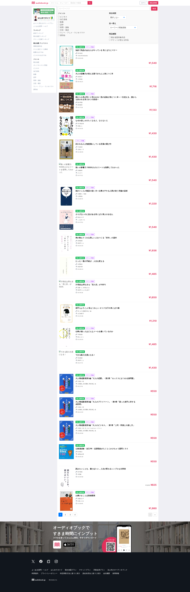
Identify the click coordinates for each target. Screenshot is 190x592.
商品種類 (112, 34)
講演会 (35, 89)
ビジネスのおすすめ (39, 55)
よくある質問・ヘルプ (40, 26)
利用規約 (35, 573)
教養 (34, 74)
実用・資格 (37, 80)
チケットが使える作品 (120, 40)
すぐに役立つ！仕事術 (40, 49)
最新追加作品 (37, 46)
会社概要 (106, 573)
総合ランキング (38, 33)
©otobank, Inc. (53, 580)
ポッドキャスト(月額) (40, 65)
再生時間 (112, 13)
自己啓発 (36, 71)
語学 (34, 77)
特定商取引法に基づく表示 (70, 573)
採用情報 (115, 573)
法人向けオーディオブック (117, 570)
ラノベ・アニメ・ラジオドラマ (43, 86)
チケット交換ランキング (41, 39)
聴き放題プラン (71, 570)
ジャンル (61, 13)
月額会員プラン (99, 570)
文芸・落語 (37, 83)
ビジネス (36, 68)
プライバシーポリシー (49, 573)
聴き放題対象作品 (118, 37)
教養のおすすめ (38, 52)
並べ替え (112, 23)
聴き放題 (36, 62)
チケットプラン (85, 570)
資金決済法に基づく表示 (91, 573)
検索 (154, 8)
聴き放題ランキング (39, 36)
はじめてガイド (56, 570)
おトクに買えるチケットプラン (43, 23)
